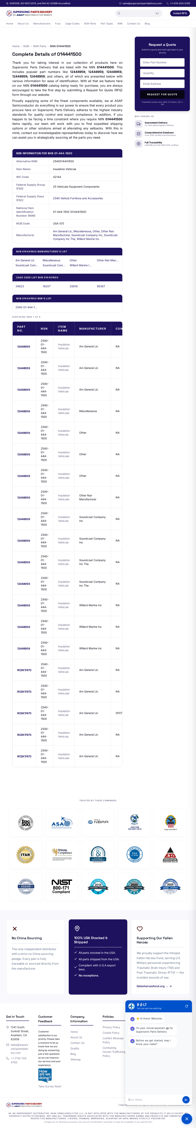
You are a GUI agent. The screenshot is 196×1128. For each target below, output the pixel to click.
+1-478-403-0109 (180, 3)
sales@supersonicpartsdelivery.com (142, 3)
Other (96, 231)
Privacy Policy (111, 1027)
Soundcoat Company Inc (86, 235)
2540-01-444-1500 (27, 307)
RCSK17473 (24, 670)
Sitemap (75, 1059)
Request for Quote (162, 94)
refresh (187, 1006)
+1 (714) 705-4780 (19, 1060)
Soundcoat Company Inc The (54, 265)
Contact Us (133, 23)
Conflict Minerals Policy (113, 1040)
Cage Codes (72, 23)
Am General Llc (62, 231)
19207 (47, 286)
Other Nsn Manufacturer (108, 260)
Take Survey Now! (49, 1086)
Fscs (58, 23)
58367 (101, 286)
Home (9, 23)
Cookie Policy (111, 1032)
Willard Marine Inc (88, 238)
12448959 (23, 346)
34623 (20, 286)
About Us (23, 23)
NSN (26, 46)
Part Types (107, 23)
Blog (147, 23)
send (186, 1100)
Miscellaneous (82, 231)
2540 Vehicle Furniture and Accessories (78, 198)
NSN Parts (90, 23)
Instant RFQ (180, 13)
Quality (74, 1048)
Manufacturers (42, 23)
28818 (74, 286)
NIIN (120, 23)
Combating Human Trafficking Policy (114, 1051)
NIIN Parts (39, 46)
